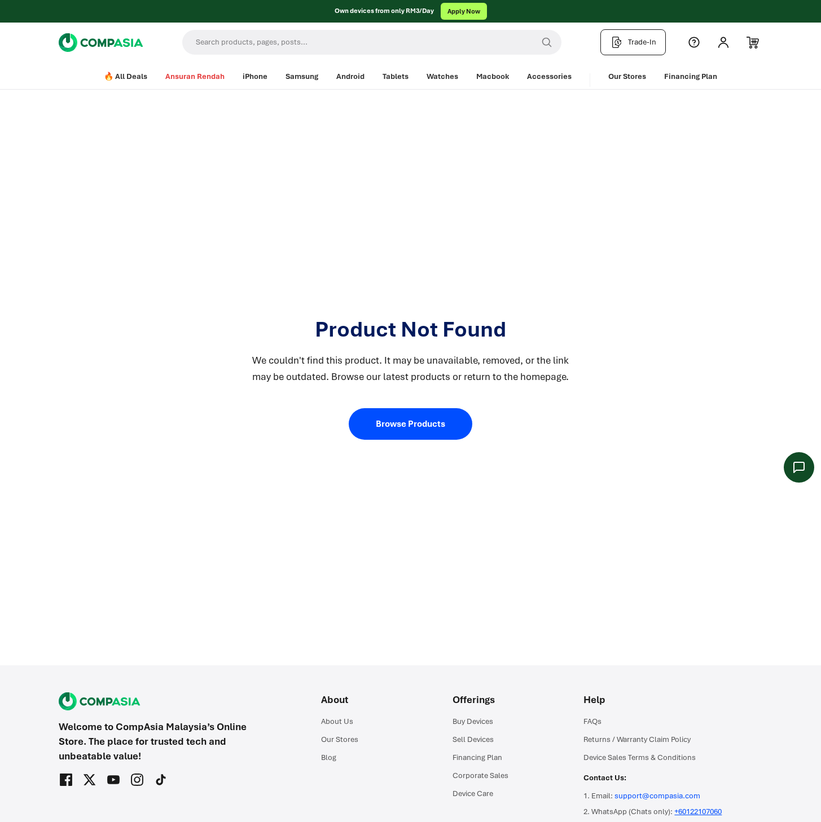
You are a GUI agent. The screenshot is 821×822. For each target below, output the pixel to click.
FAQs (592, 721)
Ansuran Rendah (195, 76)
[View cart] (753, 42)
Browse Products (410, 424)
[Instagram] (137, 779)
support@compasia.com (657, 796)
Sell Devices (473, 739)
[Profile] (723, 42)
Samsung (302, 76)
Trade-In (642, 42)
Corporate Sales (480, 775)
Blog (328, 757)
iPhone (255, 76)
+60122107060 (698, 811)
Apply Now (463, 11)
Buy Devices (473, 721)
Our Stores (627, 76)
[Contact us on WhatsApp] (799, 467)
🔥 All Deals (125, 76)
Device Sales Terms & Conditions (639, 757)
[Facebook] (66, 779)
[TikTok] (160, 779)
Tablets (396, 76)
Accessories (549, 76)
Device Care (473, 793)
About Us (337, 721)
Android (350, 76)
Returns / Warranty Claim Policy (637, 739)
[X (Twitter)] (89, 779)
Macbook (492, 76)
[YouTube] (113, 779)
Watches (442, 76)
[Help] (694, 42)
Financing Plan (690, 76)
